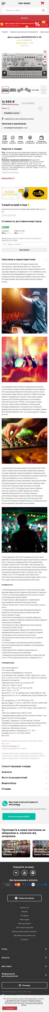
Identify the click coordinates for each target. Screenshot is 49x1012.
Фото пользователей (14, 777)
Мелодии (24, 919)
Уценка (24, 939)
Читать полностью (9, 215)
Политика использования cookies (32, 1004)
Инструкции (24, 923)
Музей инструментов (24, 935)
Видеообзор (9, 783)
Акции (24, 911)
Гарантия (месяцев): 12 (10, 746)
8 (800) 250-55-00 (24, 992)
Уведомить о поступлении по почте (19, 119)
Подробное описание (10, 172)
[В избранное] (40, 112)
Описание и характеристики (18, 259)
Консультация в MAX (18, 816)
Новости (24, 907)
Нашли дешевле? (28, 103)
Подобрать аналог (11, 113)
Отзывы (6, 788)
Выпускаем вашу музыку (24, 931)
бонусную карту (13, 104)
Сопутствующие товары (16, 766)
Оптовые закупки (24, 927)
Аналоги (7, 772)
